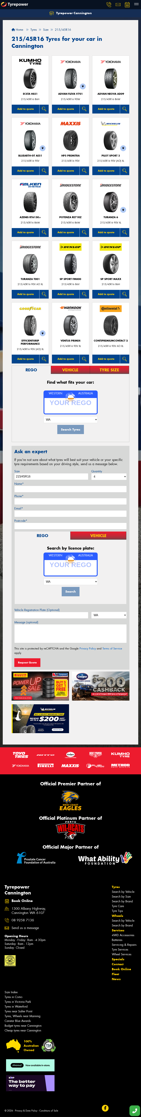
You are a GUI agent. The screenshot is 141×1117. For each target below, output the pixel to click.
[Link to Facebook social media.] (105, 1108)
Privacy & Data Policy (26, 1110)
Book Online (121, 969)
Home (19, 30)
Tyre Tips (117, 911)
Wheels (117, 916)
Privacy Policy (87, 648)
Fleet (115, 974)
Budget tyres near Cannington (23, 1026)
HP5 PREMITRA (70, 155)
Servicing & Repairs (124, 945)
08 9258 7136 (23, 920)
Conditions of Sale (48, 1110)
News (116, 979)
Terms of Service (112, 648)
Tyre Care (118, 906)
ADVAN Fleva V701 (70, 93)
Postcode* (20, 521)
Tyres (116, 887)
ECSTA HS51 (30, 93)
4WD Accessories (123, 935)
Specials (118, 959)
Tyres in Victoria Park (18, 1002)
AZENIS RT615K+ (30, 217)
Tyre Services (120, 949)
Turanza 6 (111, 217)
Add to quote (25, 109)
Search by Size (121, 896)
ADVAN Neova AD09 (110, 93)
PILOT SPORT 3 (111, 155)
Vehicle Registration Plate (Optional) (37, 610)
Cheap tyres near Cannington (23, 1030)
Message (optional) (26, 622)
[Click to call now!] (109, 4)
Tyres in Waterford (16, 1006)
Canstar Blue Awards (18, 1021)
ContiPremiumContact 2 (111, 340)
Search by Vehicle (123, 892)
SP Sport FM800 (70, 279)
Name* (19, 484)
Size (17, 471)
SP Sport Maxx (110, 279)
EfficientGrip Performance (30, 342)
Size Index (11, 992)
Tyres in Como (13, 997)
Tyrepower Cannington (73, 13)
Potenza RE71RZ (70, 217)
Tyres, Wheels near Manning (22, 1016)
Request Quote (27, 662)
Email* (18, 508)
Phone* (19, 496)
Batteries (117, 940)
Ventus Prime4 (70, 340)
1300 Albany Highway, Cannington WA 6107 (29, 911)
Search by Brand (122, 901)
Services (118, 930)
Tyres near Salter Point (18, 1011)
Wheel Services (121, 954)
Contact (118, 964)
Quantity (96, 471)
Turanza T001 (30, 279)
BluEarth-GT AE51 (30, 155)
